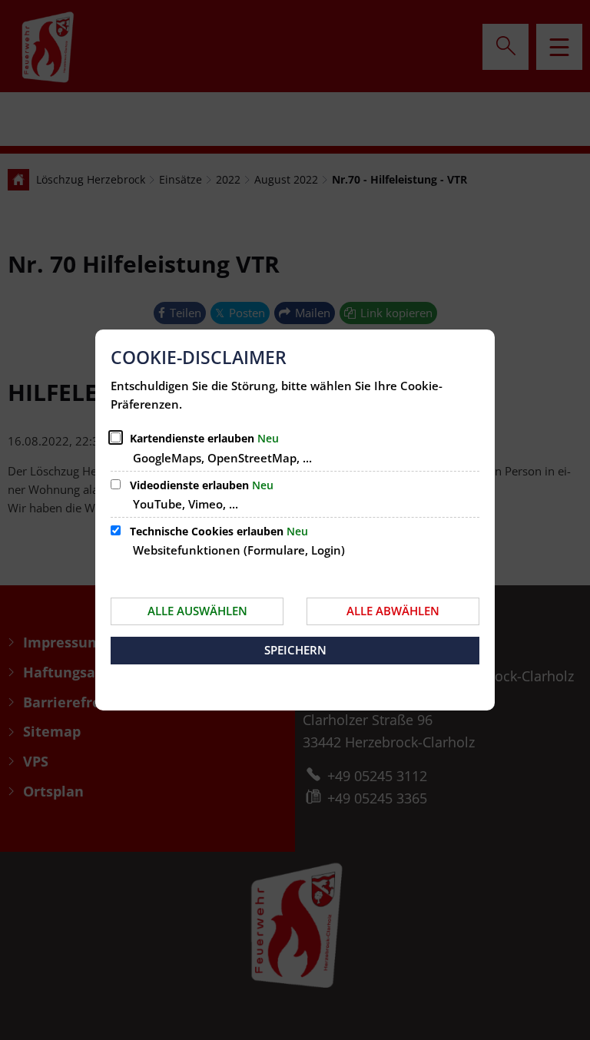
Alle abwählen (392, 610)
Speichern (295, 649)
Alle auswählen (197, 610)
